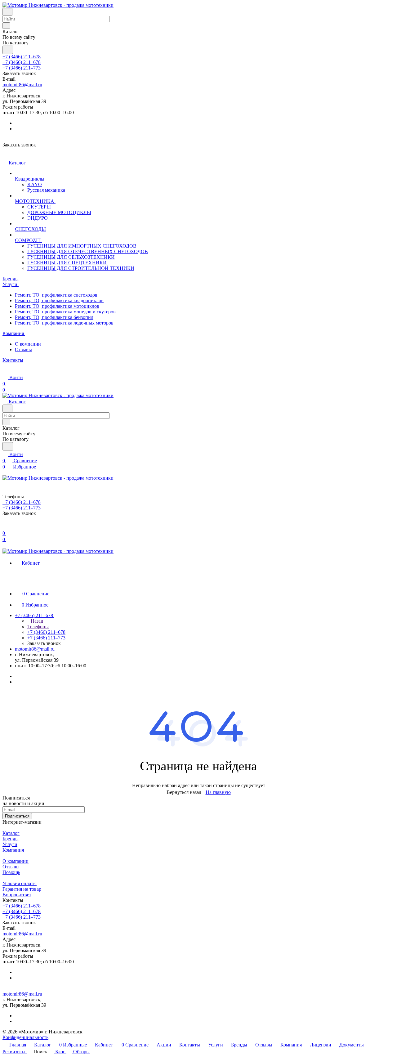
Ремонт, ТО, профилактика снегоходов (56, 295)
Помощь (11, 872)
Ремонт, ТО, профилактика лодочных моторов (64, 322)
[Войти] (5, 527)
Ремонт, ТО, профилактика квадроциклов (59, 300)
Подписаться (17, 816)
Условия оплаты (19, 883)
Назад (36, 621)
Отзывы (23, 349)
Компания (13, 850)
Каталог (11, 833)
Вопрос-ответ (16, 894)
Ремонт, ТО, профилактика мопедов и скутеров (65, 311)
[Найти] (7, 50)
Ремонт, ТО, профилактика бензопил (54, 317)
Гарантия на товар (21, 889)
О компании (28, 344)
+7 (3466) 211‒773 (21, 67)
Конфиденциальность (25, 1037)
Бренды (10, 838)
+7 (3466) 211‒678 (21, 56)
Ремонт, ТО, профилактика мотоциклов (57, 306)
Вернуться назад (184, 792)
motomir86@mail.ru (22, 84)
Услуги (9, 844)
